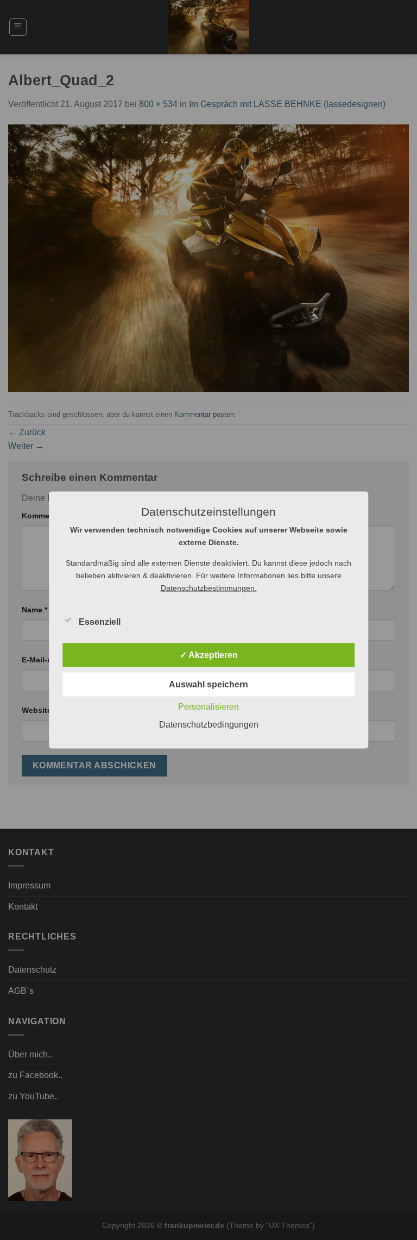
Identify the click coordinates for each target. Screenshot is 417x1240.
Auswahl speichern (208, 684)
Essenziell (100, 622)
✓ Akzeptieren (209, 655)
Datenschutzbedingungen (208, 724)
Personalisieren (208, 706)
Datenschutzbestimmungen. (209, 588)
